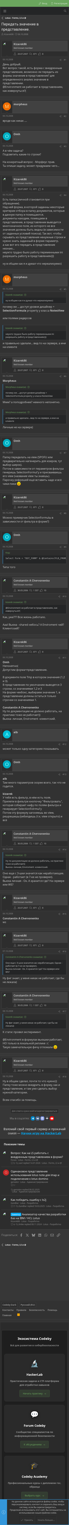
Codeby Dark (9, 1304)
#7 (65, 452)
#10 (64, 596)
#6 (65, 376)
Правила (21, 1310)
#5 (65, 289)
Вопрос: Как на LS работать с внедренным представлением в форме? (37, 1155)
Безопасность (37, 1310)
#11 (64, 657)
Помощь (52, 1310)
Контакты (8, 1310)
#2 (65, 116)
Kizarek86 (9, 34)
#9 (65, 547)
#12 (64, 744)
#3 (65, 146)
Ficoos (14, 1160)
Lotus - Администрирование (34, 1182)
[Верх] (14, 1315)
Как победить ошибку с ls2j (28, 1200)
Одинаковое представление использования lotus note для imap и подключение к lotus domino (35, 1175)
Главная (7, 1315)
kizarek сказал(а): (14, 294)
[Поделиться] (60, 60)
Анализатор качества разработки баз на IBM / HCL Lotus (38, 1216)
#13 (64, 774)
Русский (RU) (28, 1304)
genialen (15, 1182)
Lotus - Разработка (29, 1203)
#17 (64, 1011)
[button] (5, 11)
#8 (65, 513)
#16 (64, 951)
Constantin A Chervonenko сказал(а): (24, 956)
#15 (64, 913)
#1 (65, 59)
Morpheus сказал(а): (16, 386)
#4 (65, 195)
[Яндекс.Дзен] (47, 1118)
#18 (64, 1076)
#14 (64, 849)
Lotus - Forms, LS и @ (28, 1160)
